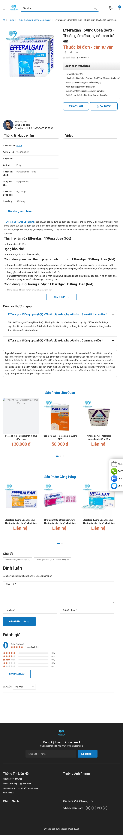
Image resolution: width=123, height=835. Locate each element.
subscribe (86, 754)
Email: (6, 783)
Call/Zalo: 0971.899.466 (73, 808)
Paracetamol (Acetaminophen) (17, 560)
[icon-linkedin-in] (76, 52)
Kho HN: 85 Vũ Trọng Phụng (26, 788)
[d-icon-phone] (111, 8)
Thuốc (11, 20)
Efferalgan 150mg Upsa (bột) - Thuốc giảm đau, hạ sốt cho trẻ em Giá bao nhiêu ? (57, 314)
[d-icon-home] (4, 20)
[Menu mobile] (5, 8)
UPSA (19, 145)
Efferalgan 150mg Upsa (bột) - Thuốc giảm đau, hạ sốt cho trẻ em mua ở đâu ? (55, 340)
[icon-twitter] (71, 52)
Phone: (6, 779)
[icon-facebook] (65, 52)
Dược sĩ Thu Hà (22, 125)
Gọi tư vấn (105, 106)
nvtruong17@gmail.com (20, 783)
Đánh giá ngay (17, 674)
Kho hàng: (8, 788)
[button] (57, 456)
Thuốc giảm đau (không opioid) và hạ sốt (52, 560)
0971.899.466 (16, 779)
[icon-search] (95, 8)
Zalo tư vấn (76, 106)
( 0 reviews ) (82, 58)
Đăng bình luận (17, 621)
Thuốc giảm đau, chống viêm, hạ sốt (34, 20)
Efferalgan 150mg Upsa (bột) (20, 222)
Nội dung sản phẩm (20, 211)
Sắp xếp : (7, 687)
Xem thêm (60, 297)
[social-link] (88, 808)
